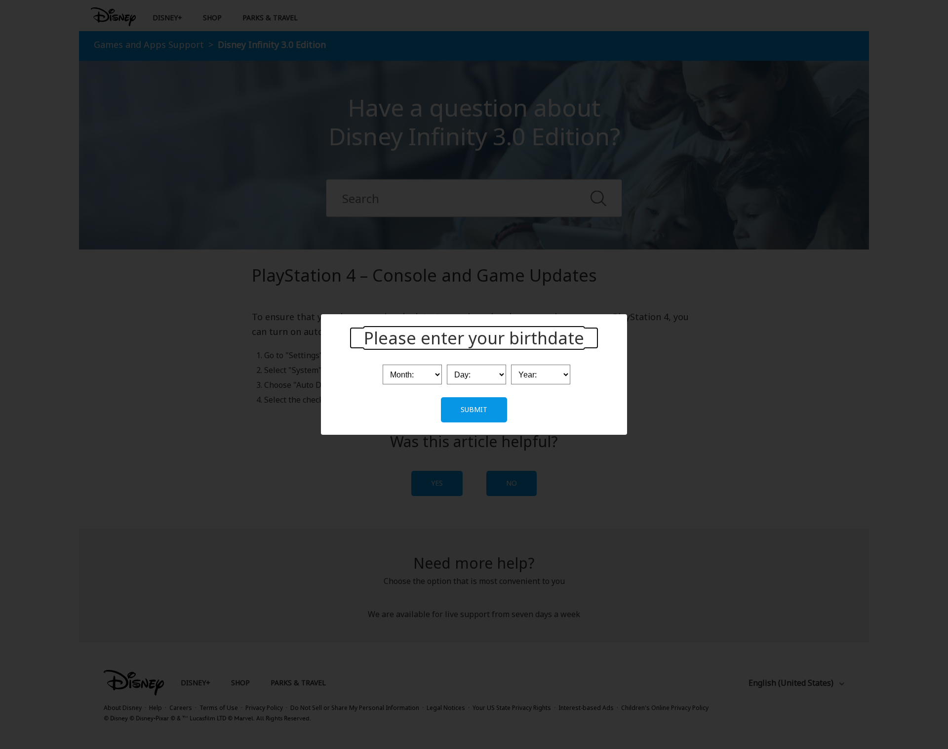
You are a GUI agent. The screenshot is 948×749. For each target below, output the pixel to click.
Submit (474, 409)
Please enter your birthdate (474, 338)
